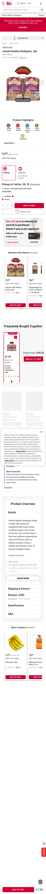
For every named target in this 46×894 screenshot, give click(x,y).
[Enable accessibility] (43, 843)
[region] (23, 447)
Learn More (23, 27)
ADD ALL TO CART (33, 359)
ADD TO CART (29, 206)
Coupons (41, 15)
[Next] (41, 82)
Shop (7, 47)
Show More (23, 578)
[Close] (41, 432)
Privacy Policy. (21, 451)
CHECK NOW (12, 242)
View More (8, 487)
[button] (23, 211)
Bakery (5, 43)
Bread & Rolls (14, 43)
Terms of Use (9, 461)
